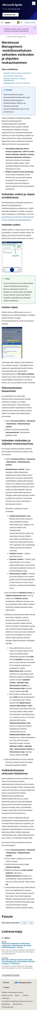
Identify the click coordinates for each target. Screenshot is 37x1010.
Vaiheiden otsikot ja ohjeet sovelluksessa (17, 73)
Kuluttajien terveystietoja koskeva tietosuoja (17, 1001)
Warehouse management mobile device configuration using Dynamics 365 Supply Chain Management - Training (16, 945)
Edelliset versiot (7, 995)
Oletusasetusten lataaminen (13, 76)
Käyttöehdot (6, 1004)
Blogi (16, 995)
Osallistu (26, 995)
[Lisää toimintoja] (33, 36)
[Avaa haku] (22, 22)
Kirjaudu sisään (30, 22)
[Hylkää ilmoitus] (33, 3)
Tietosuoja (5, 998)
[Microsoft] (18, 22)
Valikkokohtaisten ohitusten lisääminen (16, 83)
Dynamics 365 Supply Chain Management (17, 37)
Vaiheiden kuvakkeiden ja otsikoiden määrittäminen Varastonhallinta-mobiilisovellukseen (18, 217)
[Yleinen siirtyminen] (2, 22)
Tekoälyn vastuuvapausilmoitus (12, 992)
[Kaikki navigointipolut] (3, 36)
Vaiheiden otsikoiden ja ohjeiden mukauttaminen (14, 79)
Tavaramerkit (16, 1004)
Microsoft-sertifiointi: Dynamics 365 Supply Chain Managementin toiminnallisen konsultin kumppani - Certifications (18, 961)
